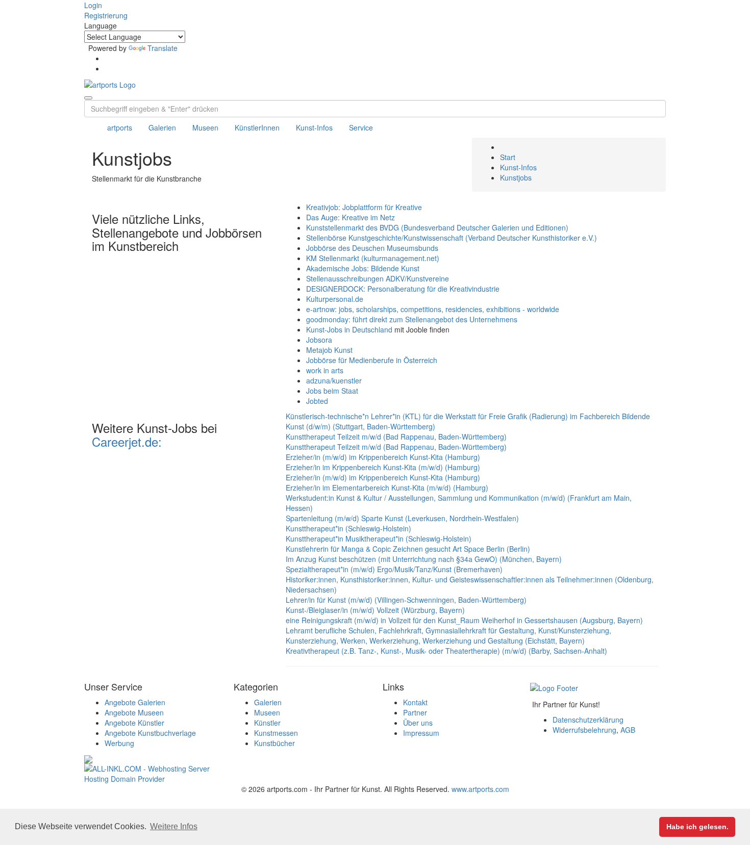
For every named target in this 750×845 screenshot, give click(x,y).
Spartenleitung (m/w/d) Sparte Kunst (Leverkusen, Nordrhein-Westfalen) (402, 518)
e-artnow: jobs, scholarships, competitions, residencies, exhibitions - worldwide (432, 309)
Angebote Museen (134, 712)
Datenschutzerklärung (588, 719)
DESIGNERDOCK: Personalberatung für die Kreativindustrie (402, 289)
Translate (162, 48)
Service (361, 127)
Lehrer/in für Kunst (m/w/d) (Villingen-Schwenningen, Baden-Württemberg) (406, 600)
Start (507, 157)
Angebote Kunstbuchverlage (150, 733)
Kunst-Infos (314, 127)
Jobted (317, 401)
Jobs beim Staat (332, 391)
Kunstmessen (276, 733)
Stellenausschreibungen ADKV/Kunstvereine (377, 278)
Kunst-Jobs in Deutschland (349, 329)
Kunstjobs (516, 177)
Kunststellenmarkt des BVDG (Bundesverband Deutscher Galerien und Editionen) (437, 227)
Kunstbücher (274, 743)
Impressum (421, 733)
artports (119, 127)
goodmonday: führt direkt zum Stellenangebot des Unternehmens (411, 319)
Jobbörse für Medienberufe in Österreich (371, 360)
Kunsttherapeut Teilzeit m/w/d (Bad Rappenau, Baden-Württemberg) (396, 436)
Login (93, 5)
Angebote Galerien (135, 702)
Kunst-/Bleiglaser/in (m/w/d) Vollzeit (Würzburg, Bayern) (375, 610)
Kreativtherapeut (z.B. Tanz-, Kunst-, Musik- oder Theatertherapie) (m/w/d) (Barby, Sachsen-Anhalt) (446, 651)
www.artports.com (480, 789)
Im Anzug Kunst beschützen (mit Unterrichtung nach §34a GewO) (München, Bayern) (424, 559)
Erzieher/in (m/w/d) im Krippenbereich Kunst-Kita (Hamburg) (383, 457)
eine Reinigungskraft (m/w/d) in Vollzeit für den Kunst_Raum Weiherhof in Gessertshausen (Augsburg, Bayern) (464, 620)
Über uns (418, 723)
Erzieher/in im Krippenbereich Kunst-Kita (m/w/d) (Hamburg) (383, 467)
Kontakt (415, 702)
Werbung (119, 743)
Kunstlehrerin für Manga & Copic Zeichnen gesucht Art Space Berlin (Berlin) (408, 549)
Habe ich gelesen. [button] (697, 827)
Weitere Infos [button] (173, 826)
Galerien (162, 127)
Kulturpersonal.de (334, 299)
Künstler (267, 723)
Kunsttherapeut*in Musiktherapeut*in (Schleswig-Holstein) (378, 538)
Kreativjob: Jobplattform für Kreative (364, 207)
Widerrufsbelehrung (584, 730)
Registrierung (106, 15)
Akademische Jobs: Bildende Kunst (362, 268)
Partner (415, 712)
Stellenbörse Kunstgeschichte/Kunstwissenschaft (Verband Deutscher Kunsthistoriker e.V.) (451, 238)
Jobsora (319, 340)
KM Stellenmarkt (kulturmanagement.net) (372, 258)
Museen (205, 127)
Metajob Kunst (329, 350)
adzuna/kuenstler (334, 380)
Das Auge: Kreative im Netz (350, 217)
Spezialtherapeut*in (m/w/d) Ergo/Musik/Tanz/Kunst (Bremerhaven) (394, 569)
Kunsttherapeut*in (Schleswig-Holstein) (348, 528)
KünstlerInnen (257, 127)
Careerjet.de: (127, 441)
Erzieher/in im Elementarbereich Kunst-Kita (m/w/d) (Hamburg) (387, 487)
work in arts (324, 370)
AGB (627, 730)
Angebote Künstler (134, 723)
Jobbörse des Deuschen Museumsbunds (372, 248)
